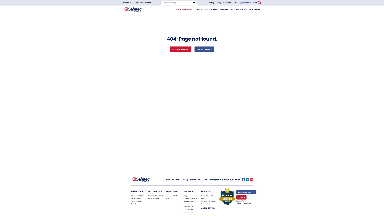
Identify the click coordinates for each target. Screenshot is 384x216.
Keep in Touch (189, 212)
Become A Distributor (156, 196)
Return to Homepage (180, 49)
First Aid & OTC (136, 198)
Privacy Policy (241, 201)
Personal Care (136, 201)
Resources (241, 9)
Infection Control (137, 196)
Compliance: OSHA (191, 201)
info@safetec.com (143, 3)
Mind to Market (171, 196)
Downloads (188, 204)
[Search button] (194, 2)
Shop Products (184, 9)
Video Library (188, 209)
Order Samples (154, 198)
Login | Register (245, 3)
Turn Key (169, 198)
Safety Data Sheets (223, 3)
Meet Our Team (207, 196)
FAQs (235, 3)
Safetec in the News (208, 201)
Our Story (254, 9)
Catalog (211, 3)
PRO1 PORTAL (188, 207)
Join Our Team (208, 208)
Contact (241, 197)
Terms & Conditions (243, 204)
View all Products (204, 49)
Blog (185, 196)
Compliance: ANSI (190, 198)
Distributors (211, 9)
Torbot (198, 9)
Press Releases (206, 204)
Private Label (227, 9)
